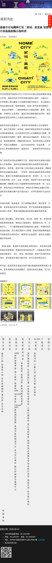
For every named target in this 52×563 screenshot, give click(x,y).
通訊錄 (2, 397)
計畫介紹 (35, 368)
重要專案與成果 (23, 349)
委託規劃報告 (28, 430)
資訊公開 (29, 344)
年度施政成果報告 (28, 395)
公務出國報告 (28, 414)
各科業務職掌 (2, 385)
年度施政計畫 (28, 376)
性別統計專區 (28, 497)
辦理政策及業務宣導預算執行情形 (28, 459)
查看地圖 (41, 540)
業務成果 (22, 378)
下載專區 (42, 344)
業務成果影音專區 (22, 395)
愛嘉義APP (16, 387)
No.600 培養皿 (36, 344)
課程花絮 (35, 380)
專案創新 (22, 367)
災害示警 (50, 21)
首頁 (39, 14)
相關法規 (49, 344)
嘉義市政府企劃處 (29, 5)
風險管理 (28, 484)
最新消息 (48, 14)
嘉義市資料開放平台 (15, 436)
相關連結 (3, 516)
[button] (9, 289)
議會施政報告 (28, 359)
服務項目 (16, 344)
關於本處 (3, 344)
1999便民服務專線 (16, 360)
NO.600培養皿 (16, 398)
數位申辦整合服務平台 (15, 478)
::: (2, 13)
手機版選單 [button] (4, 5)
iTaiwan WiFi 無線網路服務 (16, 413)
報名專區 (35, 391)
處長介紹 (2, 357)
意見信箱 (2, 408)
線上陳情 (15, 376)
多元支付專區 (15, 456)
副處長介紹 (2, 370)
